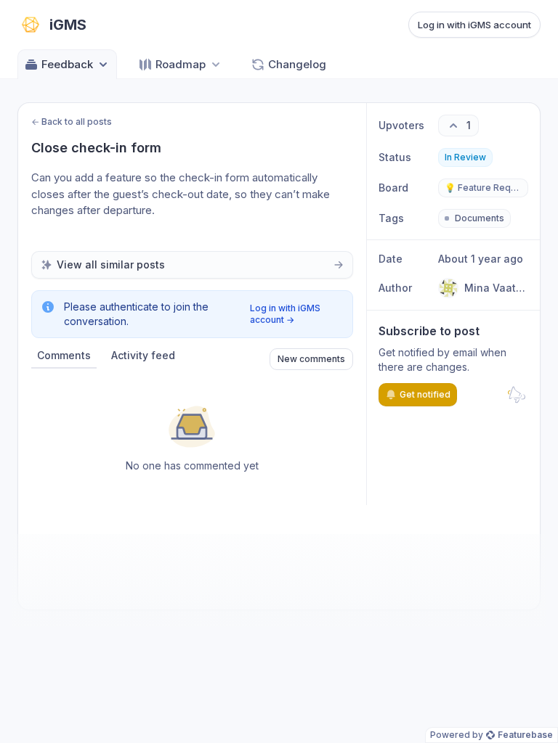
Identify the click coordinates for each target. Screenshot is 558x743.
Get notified (425, 394)
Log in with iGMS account (474, 24)
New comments (311, 358)
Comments (64, 355)
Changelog (297, 64)
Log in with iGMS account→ (285, 314)
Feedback (67, 64)
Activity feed (143, 355)
